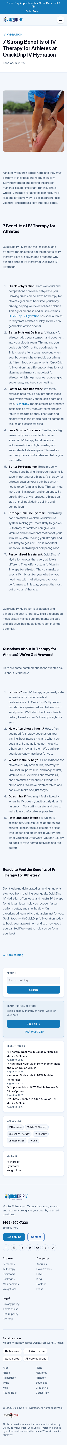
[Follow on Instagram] (14, 1247)
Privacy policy (11, 1303)
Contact (36, 1236)
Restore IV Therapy (19, 1134)
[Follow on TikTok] (45, 1247)
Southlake (42, 1382)
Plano (39, 1367)
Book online (14, 1236)
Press (39, 1288)
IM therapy (9, 1268)
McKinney (41, 1372)
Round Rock (10, 1392)
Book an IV (33, 1023)
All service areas (36, 1358)
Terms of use (10, 1308)
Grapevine (42, 1387)
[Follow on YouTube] (37, 1247)
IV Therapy (41, 1134)
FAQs (39, 1273)
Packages (9, 1278)
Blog (39, 1278)
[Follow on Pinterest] (29, 1247)
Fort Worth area (35, 1351)
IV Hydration (15, 1127)
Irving (6, 1382)
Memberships (11, 1283)
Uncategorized (16, 1140)
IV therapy (22, 404)
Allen (6, 1367)
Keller (6, 1387)
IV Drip (33, 1140)
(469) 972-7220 (34, 1031)
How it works (44, 1268)
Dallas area (12, 1351)
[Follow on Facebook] (6, 1247)
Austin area (12, 1358)
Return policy (10, 1313)
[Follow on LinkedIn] (22, 1247)
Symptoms (13, 1166)
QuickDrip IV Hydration (24, 316)
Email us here (10, 1227)
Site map (8, 1318)
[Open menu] (60, 19)
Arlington (41, 1377)
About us (41, 1263)
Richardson (9, 1377)
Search (33, 989)
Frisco (6, 1372)
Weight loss (14, 1170)
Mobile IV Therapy (37, 1127)
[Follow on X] (53, 1247)
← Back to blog (13, 955)
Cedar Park (42, 1392)
